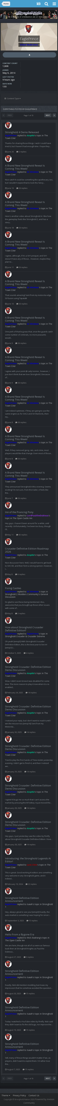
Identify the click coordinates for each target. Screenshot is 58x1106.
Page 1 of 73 (29, 115)
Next (48, 115)
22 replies (32, 884)
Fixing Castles (13, 588)
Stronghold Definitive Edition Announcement (22, 899)
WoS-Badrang (33, 937)
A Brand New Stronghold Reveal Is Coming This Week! (25, 167)
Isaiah (30, 904)
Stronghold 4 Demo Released (22, 132)
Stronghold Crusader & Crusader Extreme (25, 636)
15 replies (33, 920)
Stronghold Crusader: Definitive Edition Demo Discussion (28, 668)
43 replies (22, 534)
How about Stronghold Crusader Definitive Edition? (24, 629)
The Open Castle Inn (22, 518)
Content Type (12, 98)
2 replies (22, 151)
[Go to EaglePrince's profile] (8, 125)
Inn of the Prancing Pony (19, 512)
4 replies (30, 653)
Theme (5, 1095)
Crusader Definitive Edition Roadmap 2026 (27, 550)
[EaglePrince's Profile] (29, 55)
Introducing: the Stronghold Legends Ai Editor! (28, 860)
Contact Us (34, 1095)
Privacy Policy (19, 1095)
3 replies (30, 957)
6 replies (21, 574)
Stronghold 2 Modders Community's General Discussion (26, 595)
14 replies (32, 692)
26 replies (23, 188)
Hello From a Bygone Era (19, 934)
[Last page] (54, 115)
